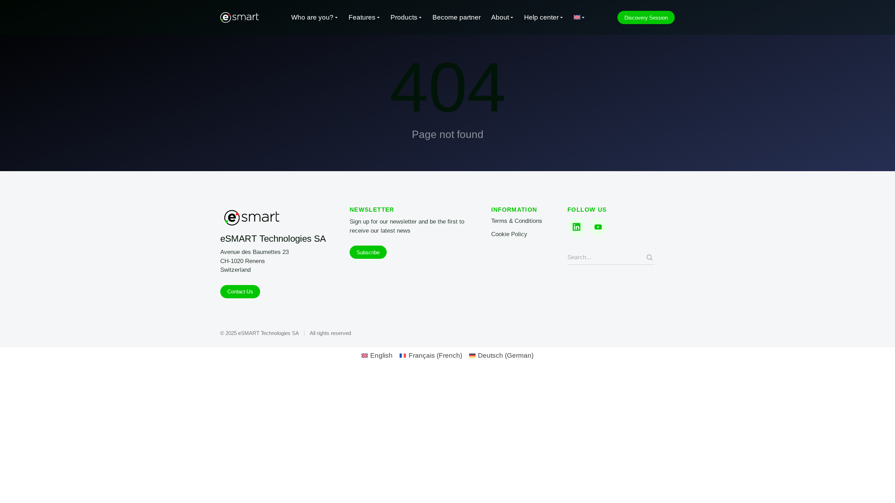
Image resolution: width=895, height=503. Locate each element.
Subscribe (368, 252)
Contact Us (240, 291)
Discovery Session (646, 18)
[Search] (649, 257)
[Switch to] (579, 17)
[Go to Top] (880, 488)
